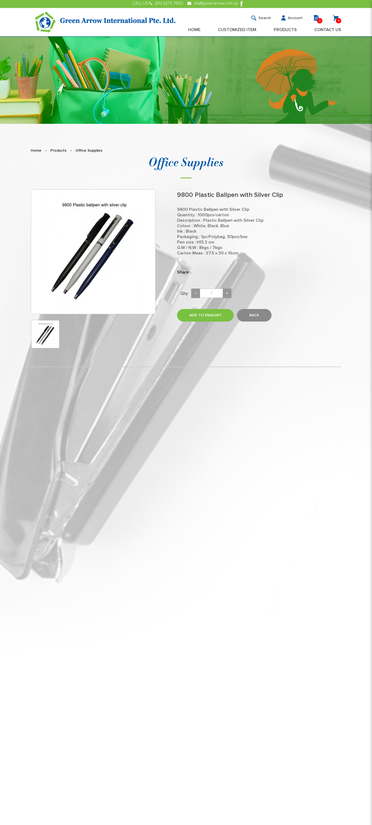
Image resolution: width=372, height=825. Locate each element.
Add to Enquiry (205, 315)
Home (36, 150)
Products (58, 150)
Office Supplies (88, 150)
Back (254, 315)
